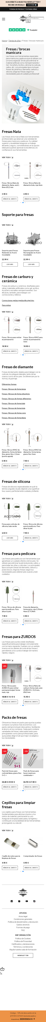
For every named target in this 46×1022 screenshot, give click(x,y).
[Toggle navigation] (3, 19)
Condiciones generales (23, 919)
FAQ (23, 930)
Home (4, 41)
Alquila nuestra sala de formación (23, 950)
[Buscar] (28, 21)
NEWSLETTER (23, 955)
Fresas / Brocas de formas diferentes (16, 399)
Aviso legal (23, 916)
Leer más (10, 264)
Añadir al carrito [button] (10, 199)
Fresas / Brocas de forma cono (14, 413)
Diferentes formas (9, 384)
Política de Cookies (23, 939)
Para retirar (6, 305)
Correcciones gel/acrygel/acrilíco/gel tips (18, 300)
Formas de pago (23, 927)
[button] (23, 202)
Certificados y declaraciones (23, 944)
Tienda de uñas (14, 41)
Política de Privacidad (23, 941)
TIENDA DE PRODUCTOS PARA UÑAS (23, 9)
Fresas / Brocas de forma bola (13, 408)
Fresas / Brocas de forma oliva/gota (16, 394)
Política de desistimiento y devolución (23, 922)
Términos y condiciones (23, 947)
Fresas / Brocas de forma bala (13, 403)
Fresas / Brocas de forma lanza (14, 389)
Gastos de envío (23, 925)
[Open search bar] (30, 15)
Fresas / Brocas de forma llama (14, 418)
